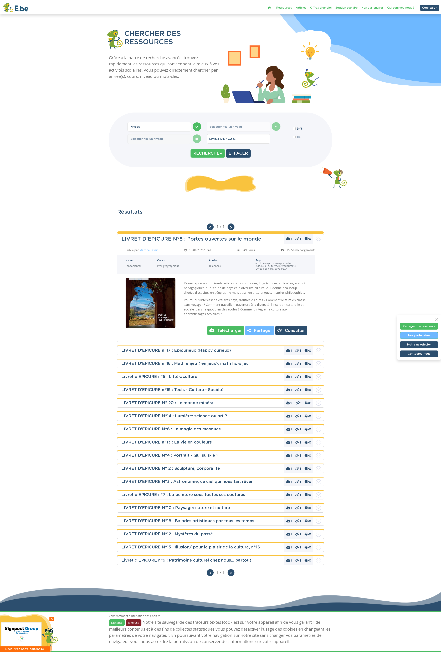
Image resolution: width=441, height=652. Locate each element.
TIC (298, 137)
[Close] (436, 320)
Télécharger (229, 331)
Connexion (429, 7)
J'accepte (116, 623)
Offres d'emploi (321, 7)
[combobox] (159, 127)
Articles (301, 7)
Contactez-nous (419, 353)
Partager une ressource (419, 326)
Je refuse (133, 623)
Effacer (238, 153)
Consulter (294, 331)
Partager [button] (262, 331)
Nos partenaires (372, 7)
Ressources (284, 7)
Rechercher (207, 153)
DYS (300, 128)
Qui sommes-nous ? (400, 7)
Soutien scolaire (346, 7)
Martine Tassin (149, 250)
